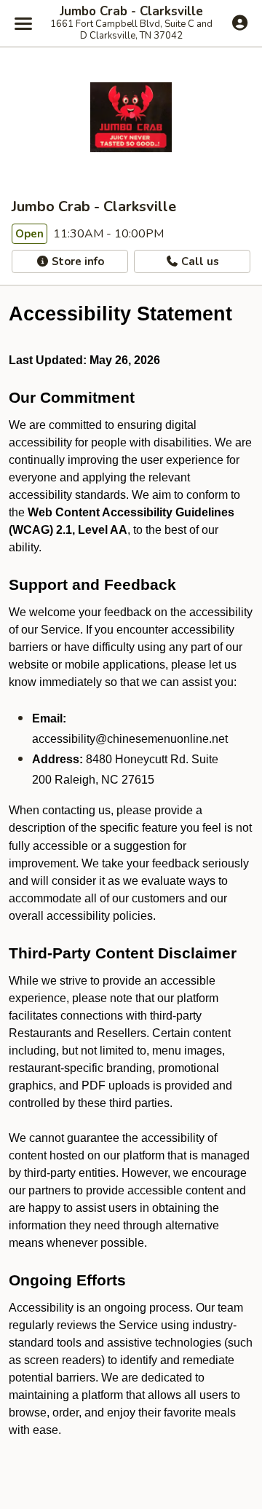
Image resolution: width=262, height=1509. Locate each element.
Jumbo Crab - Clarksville (131, 11)
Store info (76, 261)
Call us (198, 261)
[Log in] (239, 22)
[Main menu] (23, 23)
